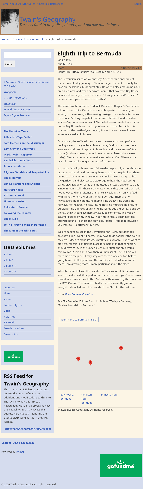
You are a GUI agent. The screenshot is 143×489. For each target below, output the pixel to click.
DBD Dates (28, 3)
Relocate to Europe (16, 207)
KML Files (9, 316)
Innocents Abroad (15, 166)
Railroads (9, 322)
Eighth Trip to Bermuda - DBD (78, 319)
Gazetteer (9, 287)
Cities (7, 310)
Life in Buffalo (12, 178)
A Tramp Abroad (14, 195)
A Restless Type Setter (18, 137)
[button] (78, 359)
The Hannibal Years (16, 131)
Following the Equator (17, 213)
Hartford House (13, 189)
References (56, 3)
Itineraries (43, 3)
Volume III (10, 265)
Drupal (20, 452)
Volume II (9, 260)
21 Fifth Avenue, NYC (15, 97)
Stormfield (10, 103)
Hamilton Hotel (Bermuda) (87, 398)
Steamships (11, 334)
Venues (8, 299)
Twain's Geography (47, 19)
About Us (15, 3)
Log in (138, 3)
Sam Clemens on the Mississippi (24, 143)
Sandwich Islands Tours (18, 160)
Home (5, 3)
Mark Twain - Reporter (18, 154)
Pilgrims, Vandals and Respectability (26, 172)
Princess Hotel (109, 394)
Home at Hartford (15, 201)
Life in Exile (11, 218)
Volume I (9, 254)
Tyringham (10, 92)
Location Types (13, 305)
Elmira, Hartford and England (22, 183)
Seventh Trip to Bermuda (17, 109)
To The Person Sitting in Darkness (25, 224)
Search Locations (14, 328)
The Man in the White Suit (28, 39)
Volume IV (10, 271)
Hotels (8, 293)
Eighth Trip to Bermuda (17, 115)
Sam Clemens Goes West (19, 148)
